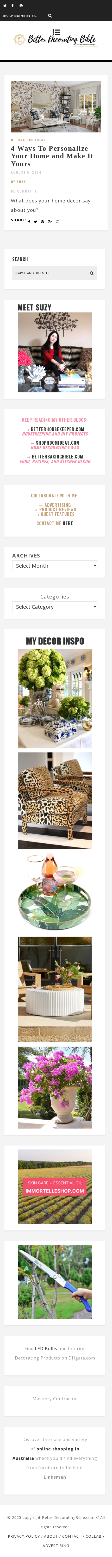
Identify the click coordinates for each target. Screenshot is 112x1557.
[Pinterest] (23, 5)
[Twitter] (7, 5)
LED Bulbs (46, 1348)
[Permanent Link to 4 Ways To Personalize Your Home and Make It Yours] (56, 130)
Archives (26, 555)
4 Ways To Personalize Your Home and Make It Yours (52, 156)
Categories (54, 596)
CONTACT (72, 1536)
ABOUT (51, 1536)
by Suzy (18, 181)
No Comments (24, 191)
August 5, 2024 (26, 172)
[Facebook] (15, 5)
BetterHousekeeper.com (57, 429)
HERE (68, 523)
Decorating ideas (28, 140)
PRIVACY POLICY (24, 1536)
